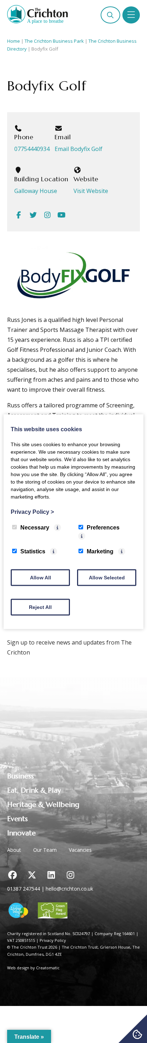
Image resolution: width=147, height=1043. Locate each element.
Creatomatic (48, 967)
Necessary (34, 527)
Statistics (32, 551)
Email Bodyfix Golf (78, 149)
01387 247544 (23, 888)
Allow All (40, 577)
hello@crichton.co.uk (69, 888)
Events (17, 818)
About (14, 849)
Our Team (45, 849)
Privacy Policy (53, 940)
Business (20, 776)
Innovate (21, 833)
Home (13, 41)
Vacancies (80, 849)
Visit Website (91, 191)
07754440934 (32, 149)
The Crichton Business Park (54, 41)
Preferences (103, 527)
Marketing (100, 551)
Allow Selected (107, 577)
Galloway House (35, 191)
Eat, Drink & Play (34, 790)
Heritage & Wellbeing (43, 804)
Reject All (40, 607)
